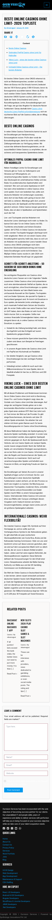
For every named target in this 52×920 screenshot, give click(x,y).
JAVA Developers (10, 904)
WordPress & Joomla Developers (16, 901)
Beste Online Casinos (17, 48)
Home (5, 839)
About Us (6, 842)
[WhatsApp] (22, 37)
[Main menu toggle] (46, 5)
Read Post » (12, 674)
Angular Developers (11, 898)
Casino (9, 635)
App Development (10, 876)
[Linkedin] (16, 37)
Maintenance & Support (12, 879)
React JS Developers (11, 892)
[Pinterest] (11, 37)
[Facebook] (5, 37)
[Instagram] (12, 828)
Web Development (10, 873)
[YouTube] (16, 828)
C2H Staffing (8, 882)
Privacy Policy (8, 848)
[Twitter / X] (33, 37)
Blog (4, 860)
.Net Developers (9, 907)
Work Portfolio (9, 854)
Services (6, 851)
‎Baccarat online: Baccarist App (12, 625)
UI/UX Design (8, 870)
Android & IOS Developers (13, 895)
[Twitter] (27, 37)
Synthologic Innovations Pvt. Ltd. (13, 917)
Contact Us (7, 845)
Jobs (5, 857)
